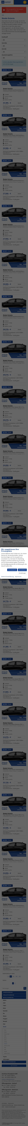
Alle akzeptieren (12, 570)
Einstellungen (22, 573)
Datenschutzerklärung (7, 576)
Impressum (18, 576)
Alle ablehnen (22, 570)
